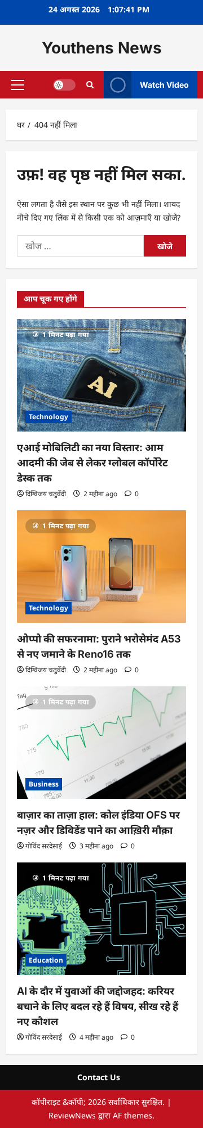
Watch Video (164, 84)
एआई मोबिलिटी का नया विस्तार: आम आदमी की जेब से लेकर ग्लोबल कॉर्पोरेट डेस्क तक (92, 463)
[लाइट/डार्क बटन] (64, 85)
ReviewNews (72, 1115)
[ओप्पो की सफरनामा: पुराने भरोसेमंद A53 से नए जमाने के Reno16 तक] (101, 566)
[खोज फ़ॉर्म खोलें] (90, 85)
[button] (18, 85)
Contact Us (98, 1077)
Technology (48, 416)
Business (44, 784)
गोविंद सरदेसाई (43, 846)
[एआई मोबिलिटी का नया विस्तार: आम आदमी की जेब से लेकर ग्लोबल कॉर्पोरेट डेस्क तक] (101, 375)
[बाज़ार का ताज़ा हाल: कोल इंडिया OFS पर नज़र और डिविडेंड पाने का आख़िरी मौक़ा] (101, 742)
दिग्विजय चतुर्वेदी (45, 493)
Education (46, 960)
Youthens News (102, 47)
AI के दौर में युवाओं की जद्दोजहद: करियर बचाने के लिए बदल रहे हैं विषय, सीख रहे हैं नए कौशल (97, 1006)
